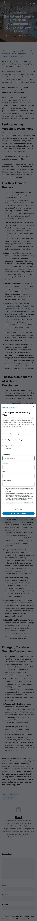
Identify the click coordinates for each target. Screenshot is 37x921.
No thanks (18, 509)
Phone (6, 480)
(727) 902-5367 (29, 503)
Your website (6, 454)
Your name (5, 463)
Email (3, 471)
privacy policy (10, 503)
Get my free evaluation (18, 513)
